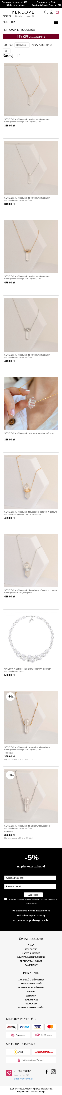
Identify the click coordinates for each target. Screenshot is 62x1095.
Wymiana (31, 996)
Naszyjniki (30, 16)
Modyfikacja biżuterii (31, 987)
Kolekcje (31, 949)
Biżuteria (18, 16)
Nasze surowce (31, 953)
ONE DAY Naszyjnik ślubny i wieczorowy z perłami (27, 669)
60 (5, 51)
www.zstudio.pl (38, 1092)
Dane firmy (31, 965)
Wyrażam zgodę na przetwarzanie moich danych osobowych (33, 899)
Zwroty (31, 991)
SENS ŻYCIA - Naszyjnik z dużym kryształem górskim (29, 433)
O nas (31, 945)
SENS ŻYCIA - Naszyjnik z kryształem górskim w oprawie (30, 512)
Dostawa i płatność (31, 984)
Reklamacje (31, 1000)
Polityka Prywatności (31, 1007)
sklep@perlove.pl (23, 1078)
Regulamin (31, 1004)
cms (28, 1092)
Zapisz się (33, 895)
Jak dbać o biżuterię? (31, 980)
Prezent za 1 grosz (31, 961)
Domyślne (21, 45)
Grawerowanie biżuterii (31, 957)
